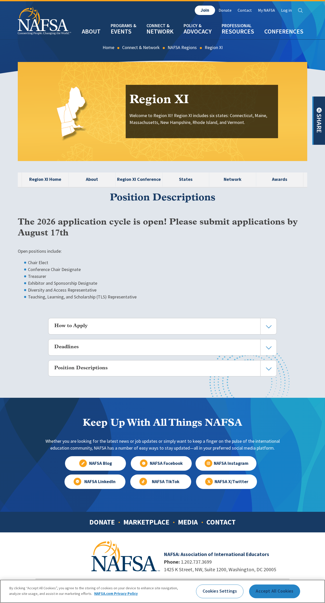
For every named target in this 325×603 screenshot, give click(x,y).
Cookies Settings (220, 591)
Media (188, 522)
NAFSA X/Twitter (231, 482)
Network (160, 31)
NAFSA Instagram (231, 463)
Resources (238, 31)
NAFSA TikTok (166, 482)
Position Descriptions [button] (81, 368)
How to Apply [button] (71, 325)
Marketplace (146, 522)
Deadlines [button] (66, 347)
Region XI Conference (139, 179)
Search (300, 10)
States (185, 179)
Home (108, 47)
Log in (286, 10)
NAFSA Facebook (166, 463)
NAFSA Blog (100, 463)
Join (205, 10)
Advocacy (198, 31)
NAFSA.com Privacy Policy (116, 593)
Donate (225, 10)
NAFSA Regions (182, 47)
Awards (279, 179)
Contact (245, 10)
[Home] (44, 30)
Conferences (283, 31)
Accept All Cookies (274, 591)
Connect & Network (141, 47)
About (91, 31)
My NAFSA (266, 10)
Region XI (214, 47)
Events (121, 31)
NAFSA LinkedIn (100, 482)
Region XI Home (45, 179)
